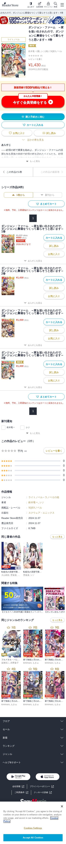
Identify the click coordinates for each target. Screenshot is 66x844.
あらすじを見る (35, 261)
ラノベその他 (52, 497)
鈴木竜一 (11, 427)
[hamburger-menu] (62, 5)
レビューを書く (35, 59)
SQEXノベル (56, 51)
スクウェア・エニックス (41, 512)
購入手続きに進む (35, 116)
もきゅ (36, 663)
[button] (42, 792)
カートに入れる (35, 125)
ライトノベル (13, 39)
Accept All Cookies (33, 837)
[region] (33, 823)
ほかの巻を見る (35, 139)
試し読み (51, 133)
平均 (20, 451)
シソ (28, 427)
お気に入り (19, 133)
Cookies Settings (33, 828)
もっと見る (35, 161)
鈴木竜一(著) (34, 51)
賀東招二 (5, 663)
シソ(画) (44, 51)
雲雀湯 (13, 575)
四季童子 (14, 663)
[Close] (62, 806)
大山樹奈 (5, 575)
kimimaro (27, 663)
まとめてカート (48, 203)
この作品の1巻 (14, 172)
